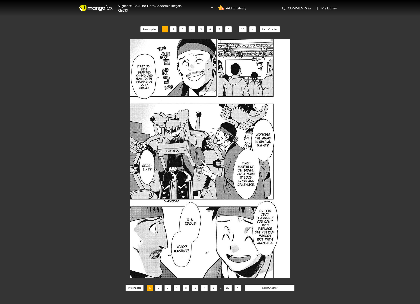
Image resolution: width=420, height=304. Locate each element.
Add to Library (236, 8)
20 (242, 29)
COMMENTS (299, 8)
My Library (329, 8)
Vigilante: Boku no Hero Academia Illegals (150, 6)
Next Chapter (269, 29)
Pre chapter (149, 29)
